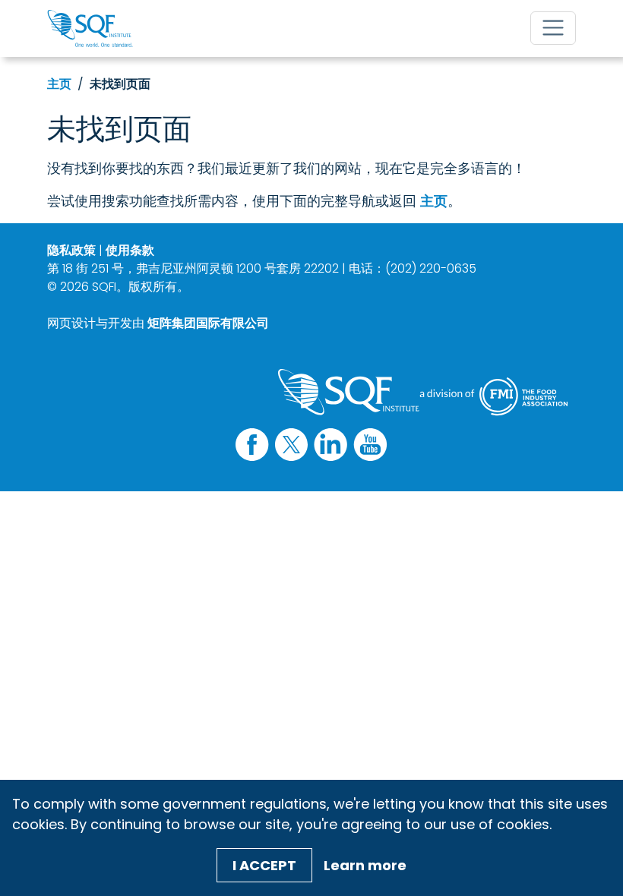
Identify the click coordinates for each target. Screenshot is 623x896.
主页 (59, 84)
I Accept (264, 865)
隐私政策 (71, 250)
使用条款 (130, 250)
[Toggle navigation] (553, 28)
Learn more (365, 865)
